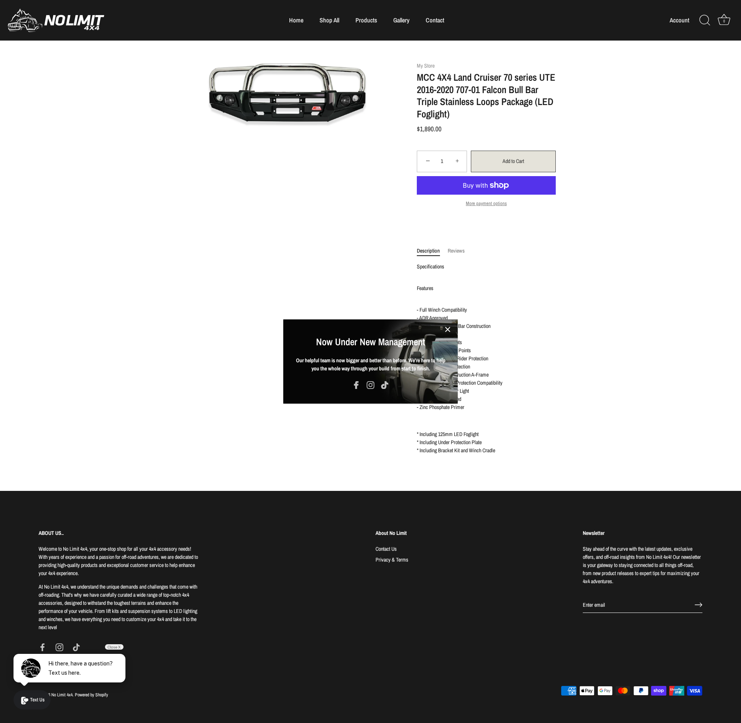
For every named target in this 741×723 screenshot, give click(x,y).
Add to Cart (513, 161)
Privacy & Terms (392, 559)
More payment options (486, 203)
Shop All (329, 20)
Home (296, 20)
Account (679, 20)
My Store (426, 65)
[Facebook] (356, 384)
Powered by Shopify (91, 695)
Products (366, 20)
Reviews (456, 250)
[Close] (447, 329)
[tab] (432, 251)
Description (428, 250)
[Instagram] (370, 384)
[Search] (704, 20)
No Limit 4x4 (62, 695)
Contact (435, 20)
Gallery (401, 20)
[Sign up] (698, 605)
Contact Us (386, 548)
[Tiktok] (385, 384)
